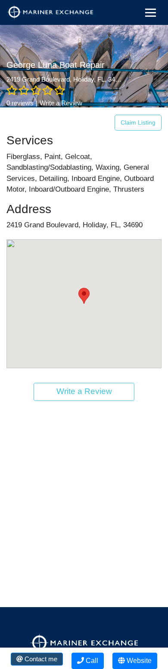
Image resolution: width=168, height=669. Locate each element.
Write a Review (61, 103)
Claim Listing (138, 122)
